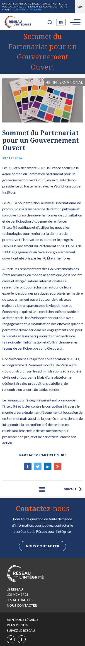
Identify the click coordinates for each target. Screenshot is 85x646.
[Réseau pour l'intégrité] (25, 573)
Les (17, 594)
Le (15, 589)
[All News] (42, 489)
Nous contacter (42, 546)
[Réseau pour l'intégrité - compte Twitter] (11, 640)
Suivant (70, 489)
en (61, 22)
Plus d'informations (26, 9)
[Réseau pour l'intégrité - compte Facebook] (22, 640)
